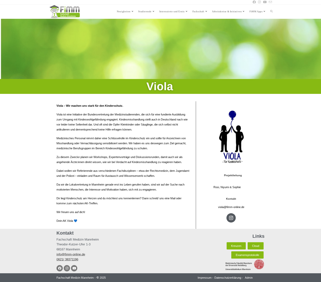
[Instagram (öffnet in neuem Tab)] (259, 2)
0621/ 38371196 (67, 259)
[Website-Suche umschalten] (271, 11)
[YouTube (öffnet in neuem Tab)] (265, 2)
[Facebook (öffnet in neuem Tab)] (254, 2)
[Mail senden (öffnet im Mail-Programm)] (270, 2)
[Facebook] (59, 268)
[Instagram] (231, 218)
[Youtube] (74, 268)
